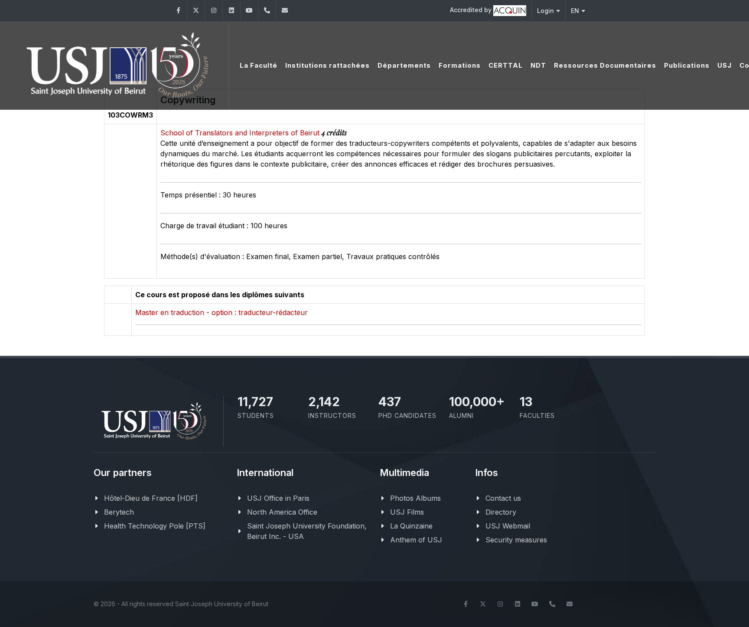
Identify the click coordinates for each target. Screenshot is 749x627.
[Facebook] (178, 10)
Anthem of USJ (416, 539)
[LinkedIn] (231, 10)
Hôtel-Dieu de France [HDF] (151, 498)
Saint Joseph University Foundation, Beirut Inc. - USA (307, 531)
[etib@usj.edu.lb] (284, 10)
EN (575, 10)
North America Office (282, 512)
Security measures (516, 539)
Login (545, 10)
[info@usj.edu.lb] (569, 604)
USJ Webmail (507, 526)
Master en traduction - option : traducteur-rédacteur (221, 312)
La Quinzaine (411, 526)
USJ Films (407, 512)
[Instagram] (213, 10)
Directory (500, 512)
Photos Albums (415, 498)
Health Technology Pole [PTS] (154, 526)
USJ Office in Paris (278, 498)
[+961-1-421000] (552, 604)
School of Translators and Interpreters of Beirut (241, 132)
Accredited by (471, 9)
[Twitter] (196, 10)
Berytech (119, 512)
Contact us (503, 498)
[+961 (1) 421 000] (267, 10)
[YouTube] (249, 10)
